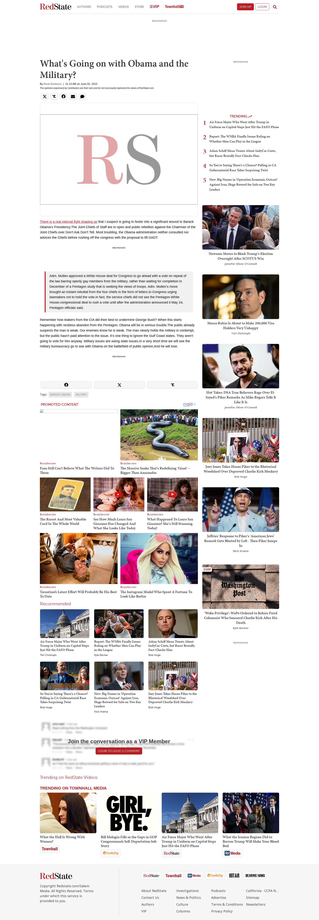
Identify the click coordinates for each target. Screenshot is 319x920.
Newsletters (255, 904)
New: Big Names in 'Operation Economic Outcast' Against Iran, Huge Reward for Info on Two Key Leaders (117, 699)
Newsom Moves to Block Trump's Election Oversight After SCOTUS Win (241, 256)
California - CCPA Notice (262, 890)
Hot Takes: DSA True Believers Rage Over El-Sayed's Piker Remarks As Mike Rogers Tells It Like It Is (241, 397)
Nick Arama (101, 711)
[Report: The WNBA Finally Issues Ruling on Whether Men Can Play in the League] (118, 623)
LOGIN (262, 6)
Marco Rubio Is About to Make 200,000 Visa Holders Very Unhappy (240, 325)
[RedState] (55, 7)
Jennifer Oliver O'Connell (240, 264)
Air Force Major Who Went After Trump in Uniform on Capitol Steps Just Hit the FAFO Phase (64, 645)
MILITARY (81, 394)
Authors (84, 6)
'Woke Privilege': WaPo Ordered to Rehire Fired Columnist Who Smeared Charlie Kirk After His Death (240, 617)
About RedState (154, 890)
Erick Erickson (53, 83)
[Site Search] (275, 6)
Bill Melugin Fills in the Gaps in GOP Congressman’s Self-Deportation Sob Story (129, 841)
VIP (143, 911)
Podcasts (104, 6)
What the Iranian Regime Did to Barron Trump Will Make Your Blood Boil (251, 841)
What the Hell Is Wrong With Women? (62, 839)
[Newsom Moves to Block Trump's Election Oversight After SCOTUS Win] (240, 227)
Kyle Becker (101, 655)
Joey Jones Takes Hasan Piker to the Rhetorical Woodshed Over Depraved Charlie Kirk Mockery (172, 697)
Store (139, 6)
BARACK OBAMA (60, 394)
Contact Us (150, 897)
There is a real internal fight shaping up (68, 222)
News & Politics (188, 897)
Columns (183, 911)
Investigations (187, 890)
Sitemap (252, 897)
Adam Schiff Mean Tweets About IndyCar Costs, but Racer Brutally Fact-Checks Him (171, 645)
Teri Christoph (48, 655)
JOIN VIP (245, 6)
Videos (123, 6)
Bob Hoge (154, 655)
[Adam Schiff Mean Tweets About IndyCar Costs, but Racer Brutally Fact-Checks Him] (173, 623)
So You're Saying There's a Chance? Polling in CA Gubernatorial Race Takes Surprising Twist (64, 697)
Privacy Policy (222, 911)
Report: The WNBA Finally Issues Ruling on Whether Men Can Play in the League (117, 645)
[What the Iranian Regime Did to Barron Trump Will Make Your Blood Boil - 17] (251, 813)
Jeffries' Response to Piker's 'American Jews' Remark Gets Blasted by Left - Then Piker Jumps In (240, 540)
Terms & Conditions (227, 904)
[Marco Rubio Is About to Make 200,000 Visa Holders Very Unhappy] (240, 296)
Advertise (218, 897)
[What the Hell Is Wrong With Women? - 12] (68, 813)
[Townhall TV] (174, 7)
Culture (182, 904)
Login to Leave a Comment (119, 751)
